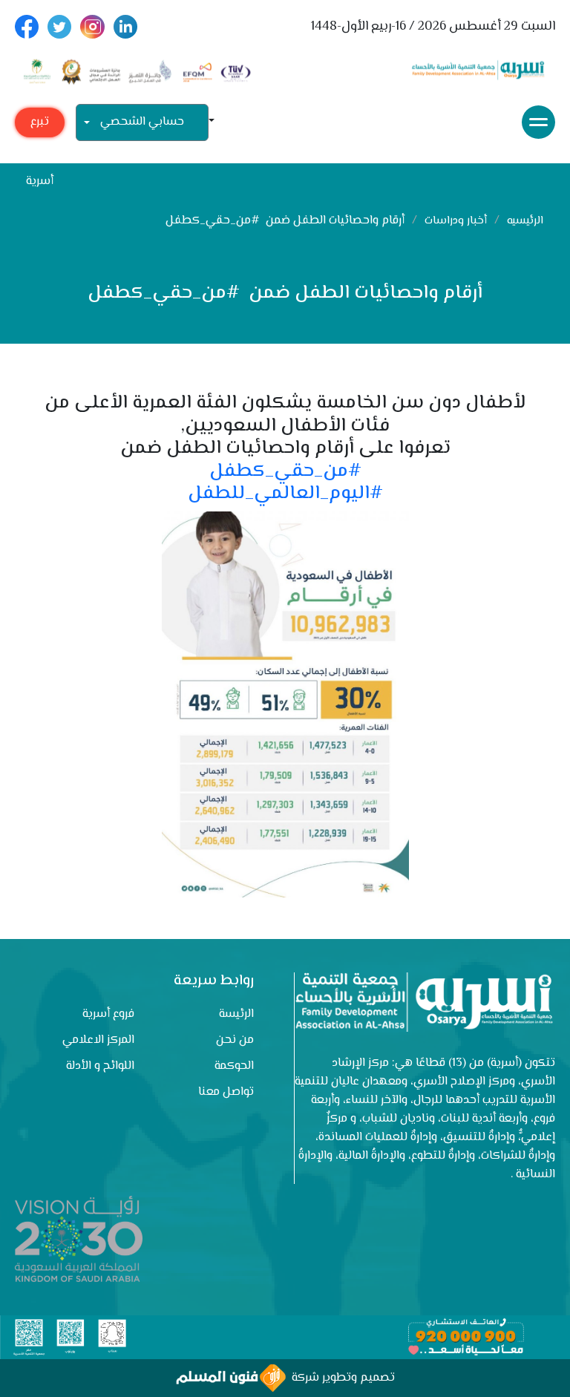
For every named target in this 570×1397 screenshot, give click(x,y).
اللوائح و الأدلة (100, 1066)
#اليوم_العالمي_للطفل (285, 493)
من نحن (235, 1040)
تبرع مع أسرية (39, 125)
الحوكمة (234, 1066)
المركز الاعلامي (98, 1040)
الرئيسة (236, 1014)
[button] (217, 122)
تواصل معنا (226, 1092)
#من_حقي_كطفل (285, 471)
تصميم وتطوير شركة (340, 1378)
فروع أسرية (108, 1014)
